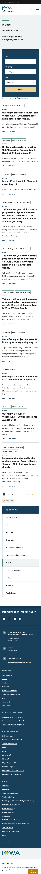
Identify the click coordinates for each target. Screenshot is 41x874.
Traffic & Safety (8, 797)
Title (6, 56)
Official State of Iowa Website (10, 2)
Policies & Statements (10, 831)
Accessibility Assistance (11, 774)
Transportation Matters (11, 694)
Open (7, 808)
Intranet (7, 767)
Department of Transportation (8, 11)
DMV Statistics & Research (12, 820)
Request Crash (9, 805)
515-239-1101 (12, 651)
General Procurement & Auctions (14, 721)
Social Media (7, 675)
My (5, 755)
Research (5, 789)
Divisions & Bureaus (9, 690)
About (4, 679)
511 (4, 759)
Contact (5, 683)
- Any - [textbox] (10, 72)
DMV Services (7, 736)
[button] (33, 871)
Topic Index (6, 706)
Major (7, 763)
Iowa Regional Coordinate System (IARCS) (18, 801)
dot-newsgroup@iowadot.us (12, 38)
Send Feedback (8, 863)
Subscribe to (10, 30)
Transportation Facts (10, 793)
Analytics (5, 786)
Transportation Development (13, 725)
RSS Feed (9, 501)
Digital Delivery (8, 812)
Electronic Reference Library (13, 770)
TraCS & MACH (7, 827)
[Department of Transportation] (7, 7)
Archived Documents (10, 842)
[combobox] (20, 71)
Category (8, 67)
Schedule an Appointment (12, 740)
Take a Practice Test (9, 743)
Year (6, 77)
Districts (5, 687)
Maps (4, 835)
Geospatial (6, 816)
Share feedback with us (18, 663)
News (4, 698)
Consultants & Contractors (12, 717)
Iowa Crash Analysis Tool (14, 824)
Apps (4, 747)
